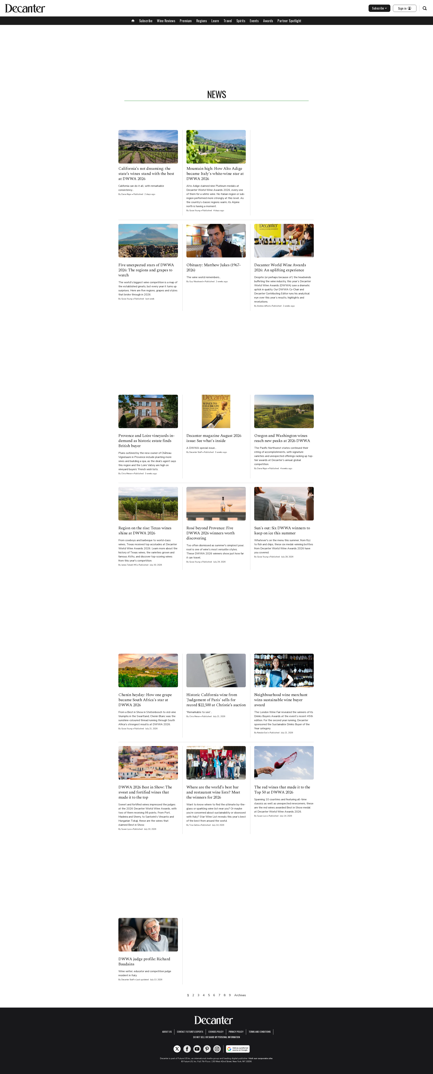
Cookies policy (215, 1031)
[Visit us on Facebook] (187, 1049)
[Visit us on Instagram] (217, 1049)
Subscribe (378, 8)
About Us (167, 1031)
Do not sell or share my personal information (216, 1037)
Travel (228, 20)
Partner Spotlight (289, 20)
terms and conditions (260, 1031)
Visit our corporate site (260, 1058)
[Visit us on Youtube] (197, 1049)
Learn (215, 20)
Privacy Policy (236, 1031)
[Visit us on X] (177, 1049)
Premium (186, 20)
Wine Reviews (166, 20)
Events (254, 20)
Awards (268, 20)
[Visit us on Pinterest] (207, 1049)
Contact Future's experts (190, 1031)
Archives (240, 995)
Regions (201, 20)
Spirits (240, 20)
